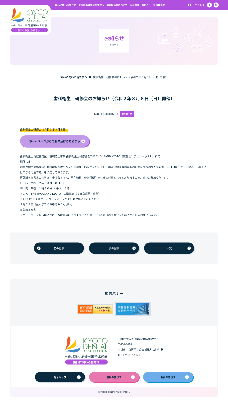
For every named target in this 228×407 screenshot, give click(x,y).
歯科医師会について (117, 5)
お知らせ (146, 5)
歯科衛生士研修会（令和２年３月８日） (44, 129)
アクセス (200, 5)
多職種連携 (159, 5)
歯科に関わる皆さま (65, 5)
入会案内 (134, 5)
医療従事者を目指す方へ (91, 5)
